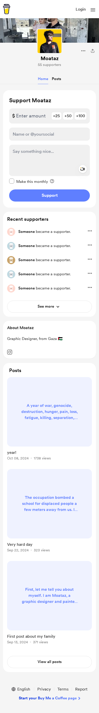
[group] (49, 421)
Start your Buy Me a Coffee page (48, 698)
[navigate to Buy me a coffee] (6, 9)
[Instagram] (9, 352)
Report (81, 689)
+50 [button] (68, 115)
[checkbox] (28, 181)
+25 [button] (56, 115)
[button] (93, 10)
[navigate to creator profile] (49, 41)
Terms (63, 689)
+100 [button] (80, 115)
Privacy (44, 689)
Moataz (50, 58)
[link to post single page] (49, 419)
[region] (49, 149)
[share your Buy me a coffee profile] (92, 51)
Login (81, 9)
